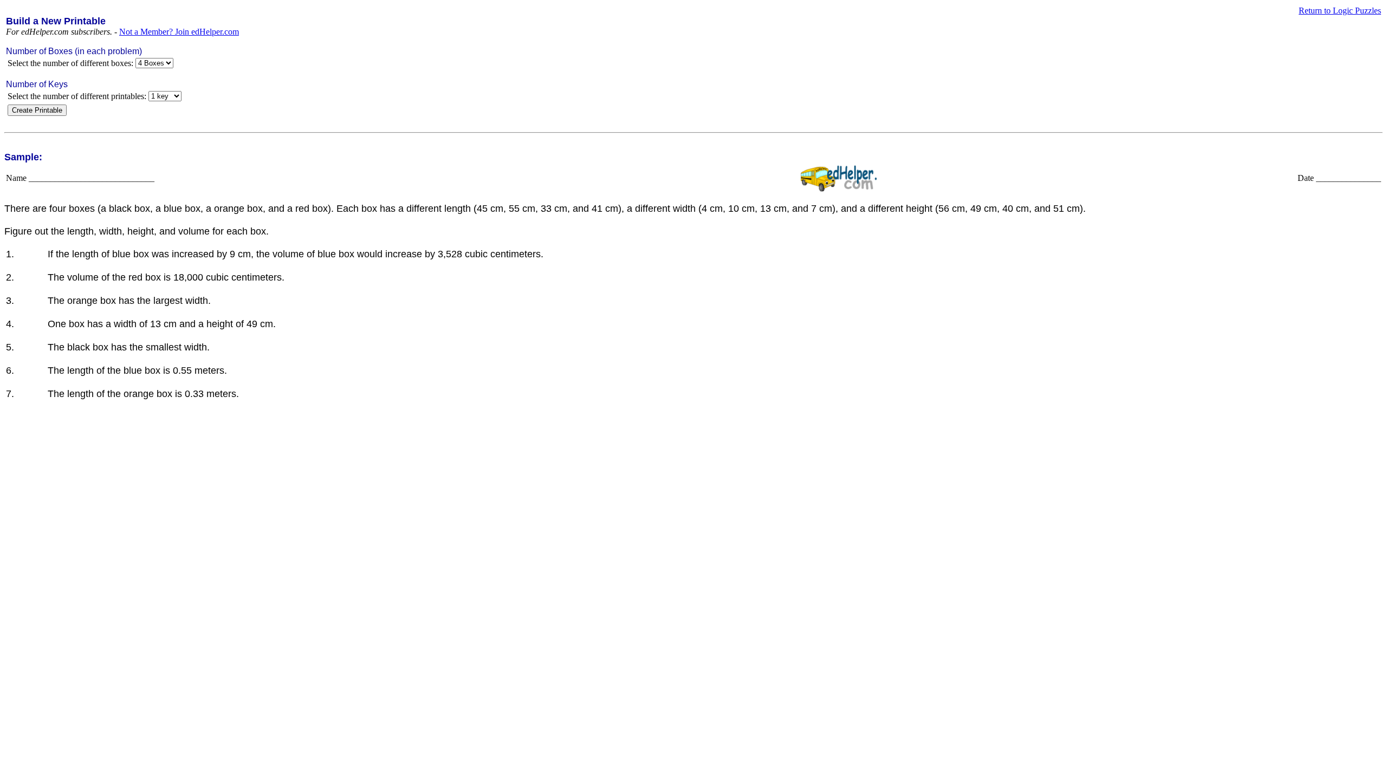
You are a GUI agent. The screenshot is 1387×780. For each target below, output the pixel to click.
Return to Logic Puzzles (1340, 10)
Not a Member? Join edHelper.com (179, 31)
